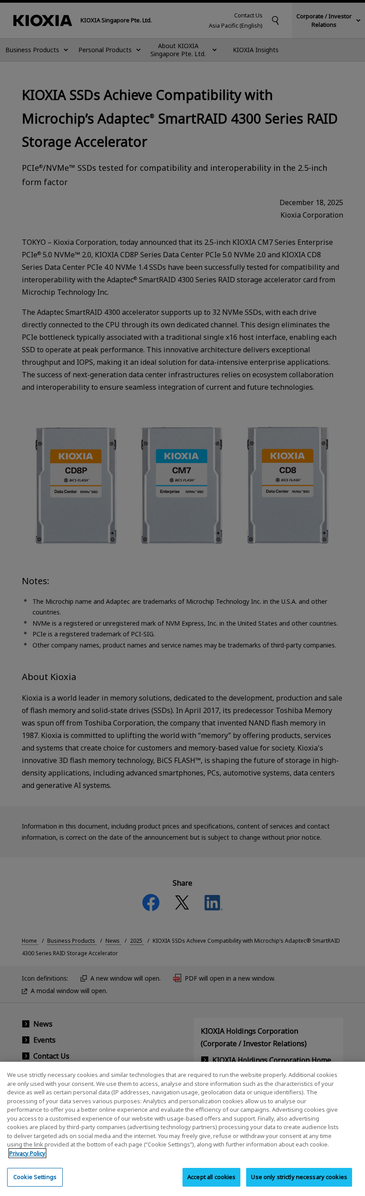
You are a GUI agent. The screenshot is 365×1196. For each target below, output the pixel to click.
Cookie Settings (35, 1177)
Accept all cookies (211, 1177)
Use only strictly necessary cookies (299, 1177)
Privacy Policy (27, 1153)
